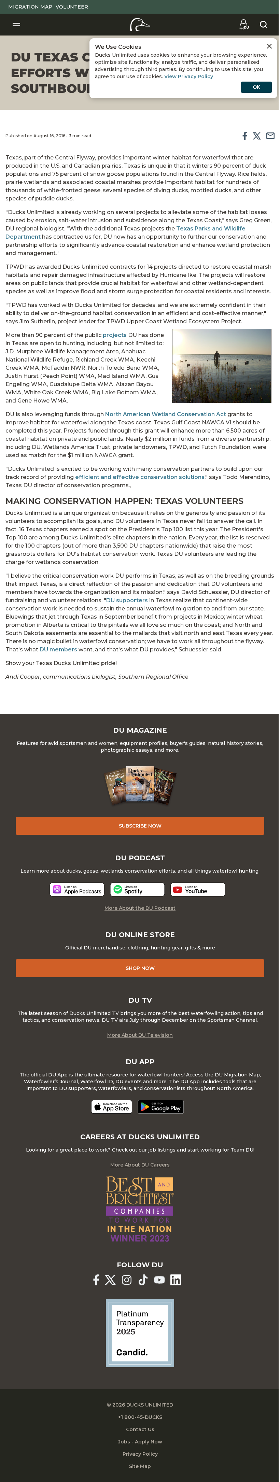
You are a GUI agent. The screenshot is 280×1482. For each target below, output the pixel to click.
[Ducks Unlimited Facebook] (96, 1279)
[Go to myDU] (244, 24)
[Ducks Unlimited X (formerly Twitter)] (110, 1279)
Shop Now (140, 968)
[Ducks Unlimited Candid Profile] (140, 1333)
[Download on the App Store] (111, 1107)
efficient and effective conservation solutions (140, 477)
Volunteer (72, 6)
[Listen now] (77, 890)
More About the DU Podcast (140, 908)
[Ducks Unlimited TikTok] (143, 1279)
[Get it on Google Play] (161, 1107)
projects (115, 335)
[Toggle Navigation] (16, 24)
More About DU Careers (140, 1165)
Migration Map (30, 6)
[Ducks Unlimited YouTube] (159, 1279)
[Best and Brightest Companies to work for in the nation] (140, 1209)
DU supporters (127, 600)
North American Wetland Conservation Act (165, 414)
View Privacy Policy (188, 76)
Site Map (140, 1466)
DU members (58, 649)
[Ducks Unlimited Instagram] (126, 1279)
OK (256, 87)
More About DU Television (140, 1035)
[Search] (263, 24)
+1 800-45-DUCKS (140, 1417)
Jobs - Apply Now (140, 1442)
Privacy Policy (140, 1454)
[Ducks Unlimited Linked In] (175, 1279)
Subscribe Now (140, 826)
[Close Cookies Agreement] (269, 46)
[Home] (140, 24)
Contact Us (140, 1429)
